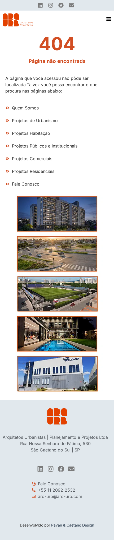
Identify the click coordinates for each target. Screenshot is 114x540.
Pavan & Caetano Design (72, 525)
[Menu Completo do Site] (108, 19)
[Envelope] (71, 5)
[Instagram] (50, 5)
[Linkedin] (40, 5)
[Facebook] (61, 5)
